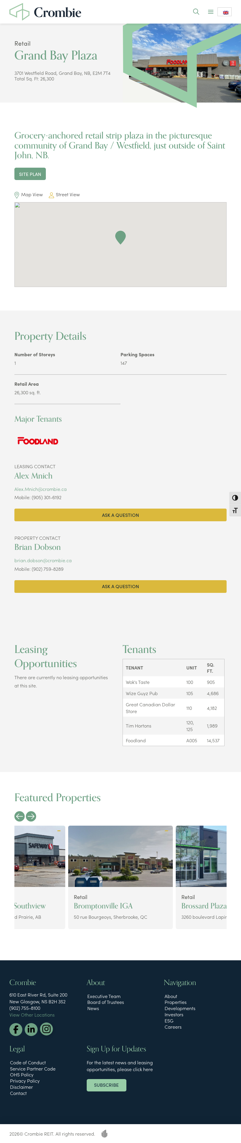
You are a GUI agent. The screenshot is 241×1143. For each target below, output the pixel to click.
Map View (32, 194)
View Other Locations (32, 1014)
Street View (68, 194)
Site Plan (30, 173)
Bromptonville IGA (103, 906)
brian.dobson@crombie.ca (43, 560)
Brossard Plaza (204, 906)
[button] (196, 12)
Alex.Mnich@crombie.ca (40, 489)
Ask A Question (120, 515)
